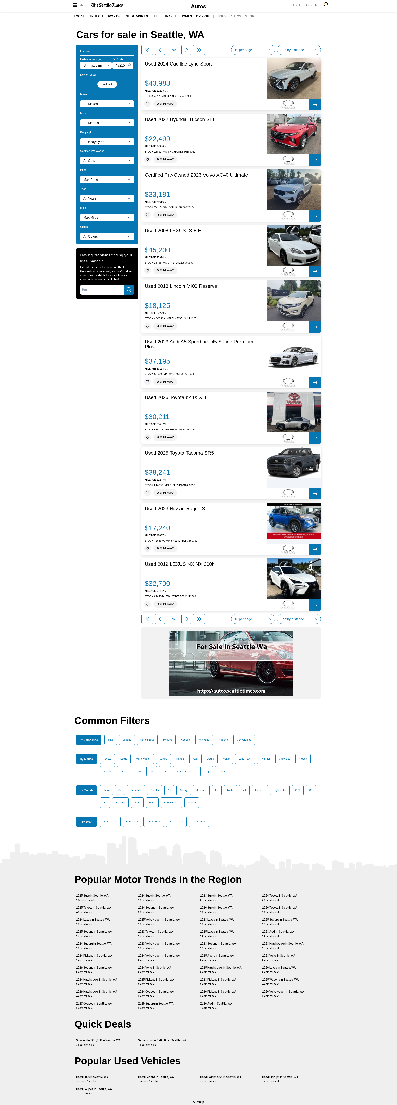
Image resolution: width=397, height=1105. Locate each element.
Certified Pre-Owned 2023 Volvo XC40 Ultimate (196, 175)
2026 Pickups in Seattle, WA (218, 994)
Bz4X (230, 790)
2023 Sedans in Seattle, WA (218, 946)
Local (79, 16)
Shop (249, 16)
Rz (105, 802)
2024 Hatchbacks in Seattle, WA (96, 982)
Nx (169, 790)
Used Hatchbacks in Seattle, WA (221, 1079)
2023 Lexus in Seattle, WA (217, 922)
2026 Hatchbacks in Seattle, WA (96, 994)
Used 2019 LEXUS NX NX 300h (180, 564)
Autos (198, 6)
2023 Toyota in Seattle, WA (155, 934)
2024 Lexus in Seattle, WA (93, 922)
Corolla (155, 790)
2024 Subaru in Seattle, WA (94, 946)
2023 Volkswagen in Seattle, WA (159, 946)
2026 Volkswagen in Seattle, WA (283, 994)
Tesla (222, 771)
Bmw (138, 771)
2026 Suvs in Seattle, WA (216, 910)
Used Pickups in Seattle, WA (280, 1079)
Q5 (310, 790)
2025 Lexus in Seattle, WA (217, 934)
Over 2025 (132, 821)
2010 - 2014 (176, 821)
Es (216, 790)
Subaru (163, 758)
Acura (210, 758)
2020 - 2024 (110, 821)
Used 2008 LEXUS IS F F (173, 230)
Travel (170, 16)
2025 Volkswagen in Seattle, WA (159, 922)
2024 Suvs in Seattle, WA (154, 898)
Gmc (123, 771)
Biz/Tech (95, 16)
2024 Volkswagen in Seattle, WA (159, 958)
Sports (113, 16)
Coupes (185, 739)
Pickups (167, 739)
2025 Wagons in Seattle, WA (280, 982)
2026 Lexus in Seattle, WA (279, 970)
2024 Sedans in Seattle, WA (156, 910)
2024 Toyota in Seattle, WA (279, 898)
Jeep (206, 771)
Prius (152, 802)
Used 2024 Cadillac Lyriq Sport (178, 63)
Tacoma (120, 802)
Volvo (226, 758)
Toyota (107, 758)
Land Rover (245, 758)
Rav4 (106, 790)
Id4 (244, 790)
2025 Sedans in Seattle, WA (94, 934)
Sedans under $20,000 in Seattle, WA (162, 1042)
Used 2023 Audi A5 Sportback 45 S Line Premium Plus (199, 344)
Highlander (280, 790)
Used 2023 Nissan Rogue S (175, 508)
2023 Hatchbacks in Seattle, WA (283, 946)
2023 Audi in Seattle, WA (278, 934)
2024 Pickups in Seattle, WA (94, 958)
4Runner (201, 790)
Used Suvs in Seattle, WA (92, 1079)
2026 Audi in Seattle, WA (216, 1006)
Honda (180, 758)
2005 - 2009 (199, 821)
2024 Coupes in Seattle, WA (156, 994)
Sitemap (198, 1102)
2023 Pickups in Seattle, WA (218, 982)
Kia (151, 771)
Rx (119, 790)
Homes (186, 16)
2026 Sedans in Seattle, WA (94, 970)
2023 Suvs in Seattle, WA (216, 898)
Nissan (303, 758)
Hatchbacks (147, 739)
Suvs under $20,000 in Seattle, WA (98, 1042)
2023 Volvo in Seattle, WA (278, 958)
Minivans (204, 739)
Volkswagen (143, 758)
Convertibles (244, 739)
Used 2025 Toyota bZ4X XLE (176, 397)
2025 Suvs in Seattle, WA (92, 898)
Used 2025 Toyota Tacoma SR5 (179, 453)
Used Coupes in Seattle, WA (94, 1091)
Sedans (127, 739)
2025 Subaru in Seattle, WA (280, 922)
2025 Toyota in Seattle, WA (93, 910)
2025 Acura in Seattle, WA (217, 958)
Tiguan (192, 802)
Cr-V (297, 790)
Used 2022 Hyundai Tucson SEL (180, 119)
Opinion (202, 16)
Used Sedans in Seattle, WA (156, 1079)
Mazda (107, 771)
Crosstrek (136, 790)
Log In (297, 5)
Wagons (223, 739)
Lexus (123, 758)
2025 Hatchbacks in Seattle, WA (221, 970)
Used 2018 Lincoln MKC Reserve (181, 286)
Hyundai (265, 758)
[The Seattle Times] (107, 5)
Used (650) (107, 84)
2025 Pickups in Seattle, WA (156, 982)
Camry (183, 790)
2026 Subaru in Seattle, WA (156, 1006)
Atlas (137, 802)
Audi (195, 758)
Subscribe (311, 5)
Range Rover (171, 802)
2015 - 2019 (153, 821)
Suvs (111, 739)
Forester (260, 790)
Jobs (222, 16)
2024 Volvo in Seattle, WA (154, 970)
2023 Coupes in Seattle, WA (94, 1006)
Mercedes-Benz (186, 771)
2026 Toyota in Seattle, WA (279, 910)
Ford (165, 771)
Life (157, 16)
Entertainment (136, 16)
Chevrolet (284, 758)
